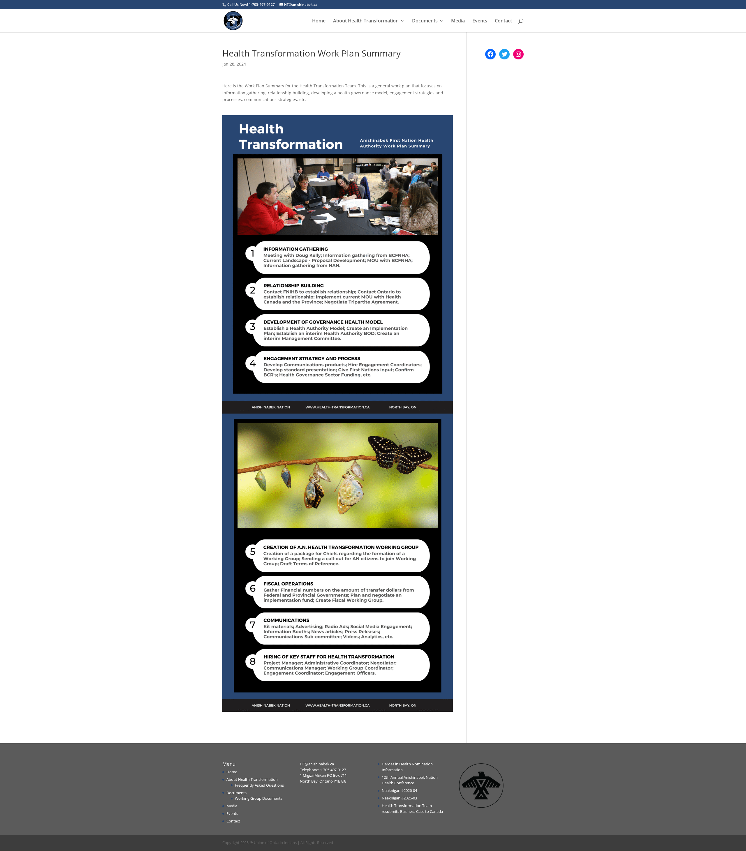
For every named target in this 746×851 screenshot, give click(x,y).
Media (458, 21)
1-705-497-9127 (333, 769)
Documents (425, 21)
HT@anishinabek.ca (317, 764)
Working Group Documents (258, 798)
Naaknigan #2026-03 (399, 798)
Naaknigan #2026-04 (399, 790)
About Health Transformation (366, 21)
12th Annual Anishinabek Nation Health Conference (410, 780)
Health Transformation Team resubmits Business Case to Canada (412, 808)
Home (319, 21)
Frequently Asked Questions (259, 785)
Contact (503, 21)
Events (479, 21)
